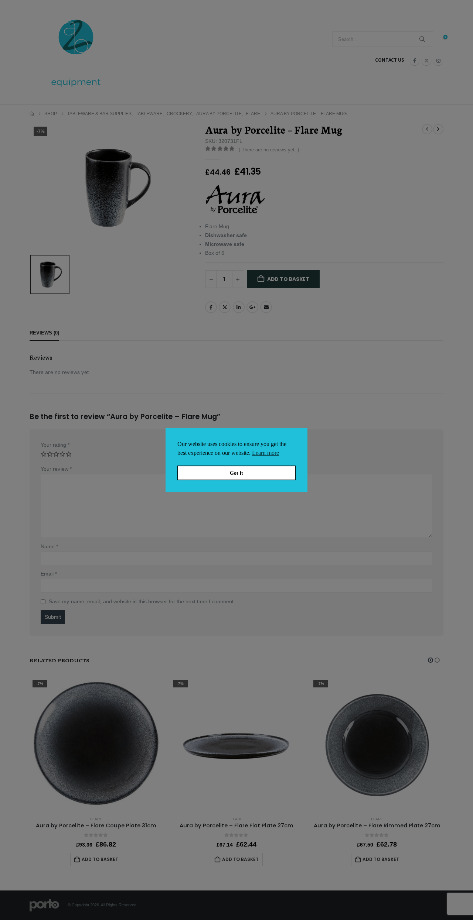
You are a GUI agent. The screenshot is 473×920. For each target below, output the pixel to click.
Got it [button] (236, 473)
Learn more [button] (265, 453)
